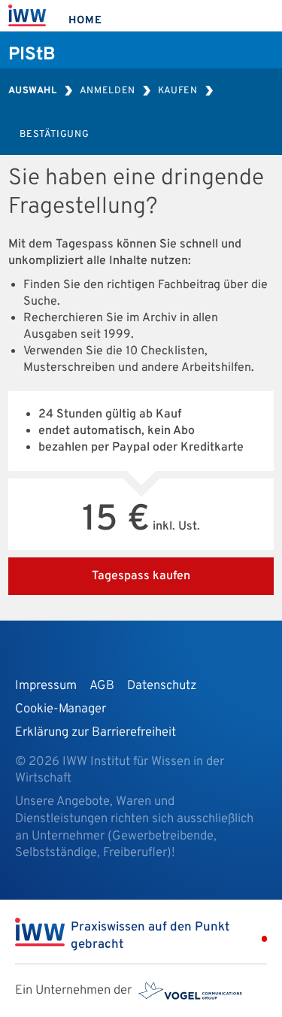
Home (85, 21)
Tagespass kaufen (141, 576)
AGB (101, 686)
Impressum (46, 686)
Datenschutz (161, 686)
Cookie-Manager (60, 709)
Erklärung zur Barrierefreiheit (95, 732)
